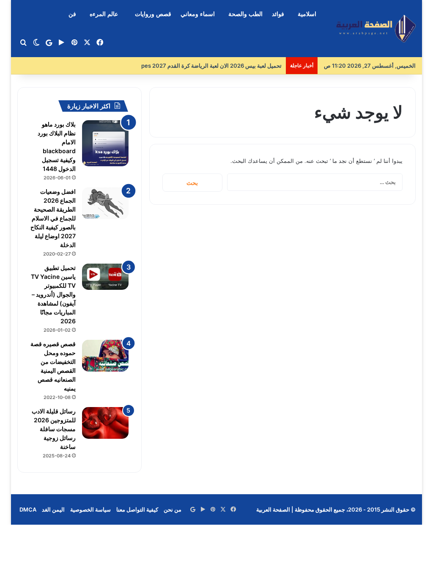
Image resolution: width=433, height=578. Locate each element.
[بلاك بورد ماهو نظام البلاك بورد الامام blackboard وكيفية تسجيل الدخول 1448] (105, 143)
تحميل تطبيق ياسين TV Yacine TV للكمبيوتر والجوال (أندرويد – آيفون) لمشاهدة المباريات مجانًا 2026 (53, 294)
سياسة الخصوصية (90, 509)
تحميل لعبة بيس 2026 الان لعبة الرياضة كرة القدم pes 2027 (211, 65)
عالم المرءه (104, 14)
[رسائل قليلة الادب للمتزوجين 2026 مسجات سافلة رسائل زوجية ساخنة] (105, 423)
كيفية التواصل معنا (137, 509)
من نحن (172, 509)
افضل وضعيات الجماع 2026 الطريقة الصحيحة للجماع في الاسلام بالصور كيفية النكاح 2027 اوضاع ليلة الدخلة (53, 218)
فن (72, 14)
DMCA (27, 509)
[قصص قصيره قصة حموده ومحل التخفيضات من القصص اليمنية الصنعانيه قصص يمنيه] (105, 356)
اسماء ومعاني (198, 14)
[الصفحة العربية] (376, 28)
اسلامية (307, 14)
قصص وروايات (153, 14)
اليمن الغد (53, 509)
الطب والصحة (245, 14)
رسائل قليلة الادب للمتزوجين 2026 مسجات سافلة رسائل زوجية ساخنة (54, 428)
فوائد (278, 14)
